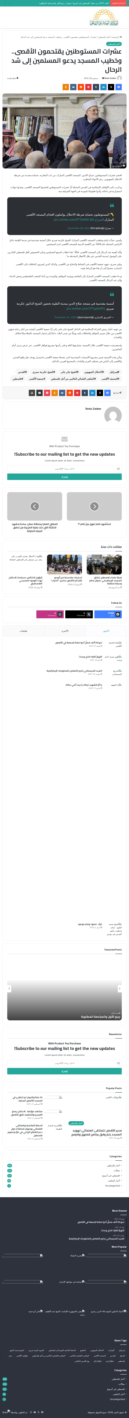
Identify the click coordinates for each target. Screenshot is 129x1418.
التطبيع (83, 1350)
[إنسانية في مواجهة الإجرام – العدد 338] (64, 1291)
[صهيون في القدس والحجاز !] (22, 1291)
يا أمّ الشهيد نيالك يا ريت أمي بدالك (83, 685)
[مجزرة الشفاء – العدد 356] (64, 1265)
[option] (64, 988)
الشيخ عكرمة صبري (43, 371)
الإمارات (111, 1350)
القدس (21, 371)
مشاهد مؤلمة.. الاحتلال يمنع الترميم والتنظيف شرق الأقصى (26, 1113)
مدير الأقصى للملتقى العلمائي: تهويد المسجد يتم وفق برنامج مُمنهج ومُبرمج (96, 1132)
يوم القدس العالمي (82, 1361)
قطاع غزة (110, 1361)
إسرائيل (114, 371)
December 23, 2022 (65, 317)
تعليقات (23, 630)
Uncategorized (112, 1185)
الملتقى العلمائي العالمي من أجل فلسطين (72, 378)
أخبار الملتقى (114, 1180)
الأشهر (106, 630)
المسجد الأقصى (110, 378)
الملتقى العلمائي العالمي (79, 1355)
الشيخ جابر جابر (69, 371)
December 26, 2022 (79, 228)
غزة (10, 1355)
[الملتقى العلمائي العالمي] (104, 17)
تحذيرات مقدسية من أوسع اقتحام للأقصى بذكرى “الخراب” (66, 579)
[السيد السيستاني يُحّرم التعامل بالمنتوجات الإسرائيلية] (113, 675)
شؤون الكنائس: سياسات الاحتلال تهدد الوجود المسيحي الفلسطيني (25, 580)
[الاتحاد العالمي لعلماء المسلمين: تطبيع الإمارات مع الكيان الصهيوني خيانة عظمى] (106, 1294)
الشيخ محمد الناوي (16, 1350)
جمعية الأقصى (36, 378)
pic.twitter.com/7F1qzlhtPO (86, 308)
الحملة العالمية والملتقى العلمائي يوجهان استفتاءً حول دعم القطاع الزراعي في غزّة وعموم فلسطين (25, 1130)
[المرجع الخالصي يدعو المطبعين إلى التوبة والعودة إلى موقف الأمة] (106, 1265)
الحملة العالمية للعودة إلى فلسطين (62, 1350)
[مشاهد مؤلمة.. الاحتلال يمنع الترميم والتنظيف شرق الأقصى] (53, 1116)
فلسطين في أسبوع (111, 1175)
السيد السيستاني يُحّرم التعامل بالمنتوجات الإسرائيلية (74, 671)
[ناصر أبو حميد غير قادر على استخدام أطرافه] (22, 1321)
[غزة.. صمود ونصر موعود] (113, 929)
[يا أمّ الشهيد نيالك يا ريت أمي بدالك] (113, 801)
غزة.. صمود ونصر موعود (90, 924)
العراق (122, 1355)
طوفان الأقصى (22, 1355)
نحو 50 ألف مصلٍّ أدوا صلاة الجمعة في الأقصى (78, 643)
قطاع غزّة (97, 1361)
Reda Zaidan (110, 78)
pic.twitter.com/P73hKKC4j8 (74, 219)
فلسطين (17, 378)
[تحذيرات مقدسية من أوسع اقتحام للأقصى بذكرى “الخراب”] (64, 565)
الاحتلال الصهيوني (93, 371)
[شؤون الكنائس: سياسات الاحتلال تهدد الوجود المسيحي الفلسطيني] (24, 565)
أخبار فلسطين (104, 37)
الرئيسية (116, 37)
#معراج (99, 219)
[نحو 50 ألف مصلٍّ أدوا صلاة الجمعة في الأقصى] (113, 647)
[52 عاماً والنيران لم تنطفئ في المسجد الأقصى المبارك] (53, 1102)
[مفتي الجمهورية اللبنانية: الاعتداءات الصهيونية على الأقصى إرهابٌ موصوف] (64, 1321)
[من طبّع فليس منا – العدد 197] (22, 1266)
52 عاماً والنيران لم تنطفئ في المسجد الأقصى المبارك (27, 1099)
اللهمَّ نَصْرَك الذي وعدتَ (90, 657)
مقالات (117, 1170)
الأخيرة (65, 630)
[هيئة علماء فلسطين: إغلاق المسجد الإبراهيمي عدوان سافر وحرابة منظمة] (104, 565)
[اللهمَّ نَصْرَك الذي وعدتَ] (113, 661)
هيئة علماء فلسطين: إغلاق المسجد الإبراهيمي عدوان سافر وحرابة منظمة (105, 580)
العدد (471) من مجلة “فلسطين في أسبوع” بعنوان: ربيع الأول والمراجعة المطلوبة (74, 3)
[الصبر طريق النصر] (106, 1321)
